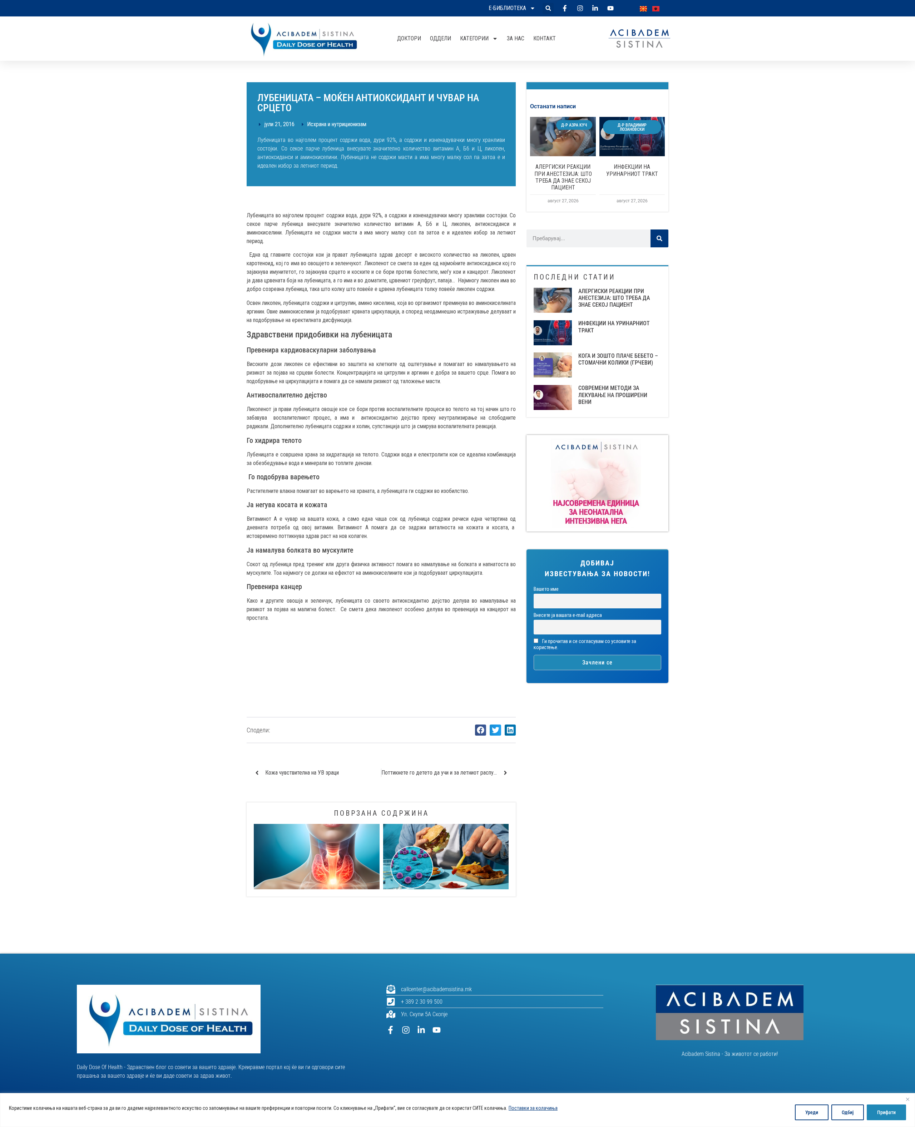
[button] (548, 8)
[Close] (907, 1099)
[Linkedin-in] (421, 1030)
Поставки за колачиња (533, 1108)
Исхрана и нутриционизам (336, 124)
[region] (457, 1110)
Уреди (811, 1112)
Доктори (409, 38)
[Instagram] (406, 1030)
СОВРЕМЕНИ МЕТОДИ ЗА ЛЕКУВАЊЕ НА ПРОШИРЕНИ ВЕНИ (612, 395)
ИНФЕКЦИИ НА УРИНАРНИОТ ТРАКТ (632, 170)
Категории (474, 38)
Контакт (544, 38)
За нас (515, 38)
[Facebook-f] (390, 1030)
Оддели (440, 38)
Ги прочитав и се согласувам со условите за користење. (585, 644)
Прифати (886, 1112)
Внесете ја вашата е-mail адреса (568, 615)
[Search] (659, 238)
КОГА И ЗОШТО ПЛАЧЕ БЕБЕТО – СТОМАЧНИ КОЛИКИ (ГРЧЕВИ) (618, 359)
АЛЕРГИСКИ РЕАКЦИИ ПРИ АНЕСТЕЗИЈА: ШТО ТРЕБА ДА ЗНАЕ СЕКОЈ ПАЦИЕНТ (563, 177)
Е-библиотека (507, 8)
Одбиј (848, 1112)
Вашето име (546, 589)
